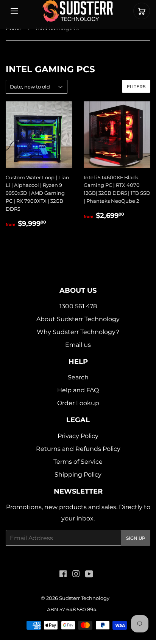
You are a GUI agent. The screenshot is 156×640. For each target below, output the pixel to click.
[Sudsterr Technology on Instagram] (76, 574)
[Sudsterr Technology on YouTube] (89, 574)
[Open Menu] (14, 11)
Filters (136, 86)
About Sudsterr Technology (78, 319)
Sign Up (135, 538)
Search (78, 377)
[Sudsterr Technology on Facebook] (63, 574)
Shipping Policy (78, 474)
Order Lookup (78, 403)
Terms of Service (78, 461)
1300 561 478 (78, 306)
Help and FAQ (78, 390)
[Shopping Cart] (141, 11)
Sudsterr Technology (84, 598)
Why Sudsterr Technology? (78, 332)
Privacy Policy (78, 436)
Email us (78, 344)
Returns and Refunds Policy (78, 448)
